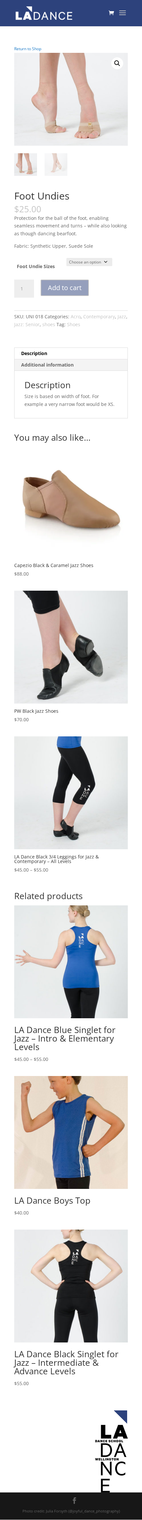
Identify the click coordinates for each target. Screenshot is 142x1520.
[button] (117, 63)
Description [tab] (34, 353)
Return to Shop (27, 49)
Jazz (122, 316)
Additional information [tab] (47, 365)
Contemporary (99, 316)
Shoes (73, 324)
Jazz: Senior (27, 324)
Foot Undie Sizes (36, 266)
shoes (48, 324)
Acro (76, 316)
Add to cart (65, 287)
